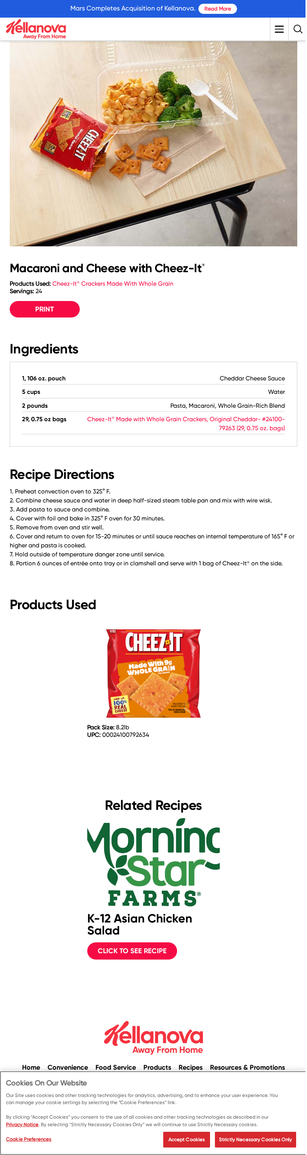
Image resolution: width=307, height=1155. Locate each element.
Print (44, 309)
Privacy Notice (22, 1124)
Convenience (68, 1067)
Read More (217, 9)
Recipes (191, 1067)
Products (157, 1067)
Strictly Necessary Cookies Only (255, 1139)
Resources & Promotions (247, 1067)
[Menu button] (279, 29)
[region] (153, 1113)
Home (31, 1067)
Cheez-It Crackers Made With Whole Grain (112, 283)
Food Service (115, 1067)
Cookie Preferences (28, 1139)
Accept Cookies (186, 1139)
